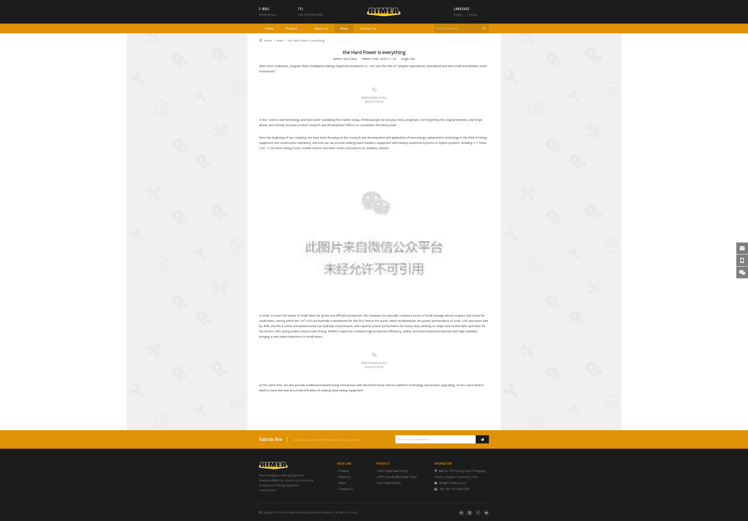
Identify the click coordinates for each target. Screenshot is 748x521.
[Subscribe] (482, 439)
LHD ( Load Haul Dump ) (393, 471)
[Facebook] (461, 512)
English (458, 15)
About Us (345, 477)
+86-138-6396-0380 (310, 15)
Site (412, 59)
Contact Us (346, 489)
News (342, 483)
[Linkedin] (469, 512)
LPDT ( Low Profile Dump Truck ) (397, 477)
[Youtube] (486, 512)
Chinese (473, 15)
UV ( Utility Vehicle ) (389, 483)
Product (344, 471)
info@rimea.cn (268, 15)
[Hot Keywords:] (484, 28)
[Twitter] (477, 512)
